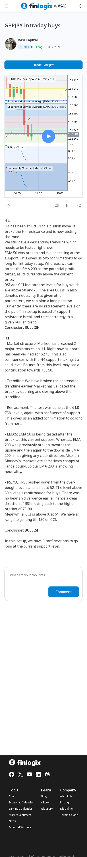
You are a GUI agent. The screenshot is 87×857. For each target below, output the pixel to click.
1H (32, 47)
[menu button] (6, 6)
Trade (43, 65)
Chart (12, 796)
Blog (44, 796)
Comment (64, 591)
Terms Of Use (69, 815)
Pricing (64, 802)
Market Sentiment (20, 815)
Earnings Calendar (20, 809)
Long (39, 47)
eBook (45, 802)
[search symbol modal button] (80, 6)
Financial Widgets (20, 827)
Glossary (47, 809)
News (12, 821)
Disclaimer (67, 809)
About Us (66, 796)
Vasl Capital (28, 40)
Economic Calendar (21, 802)
